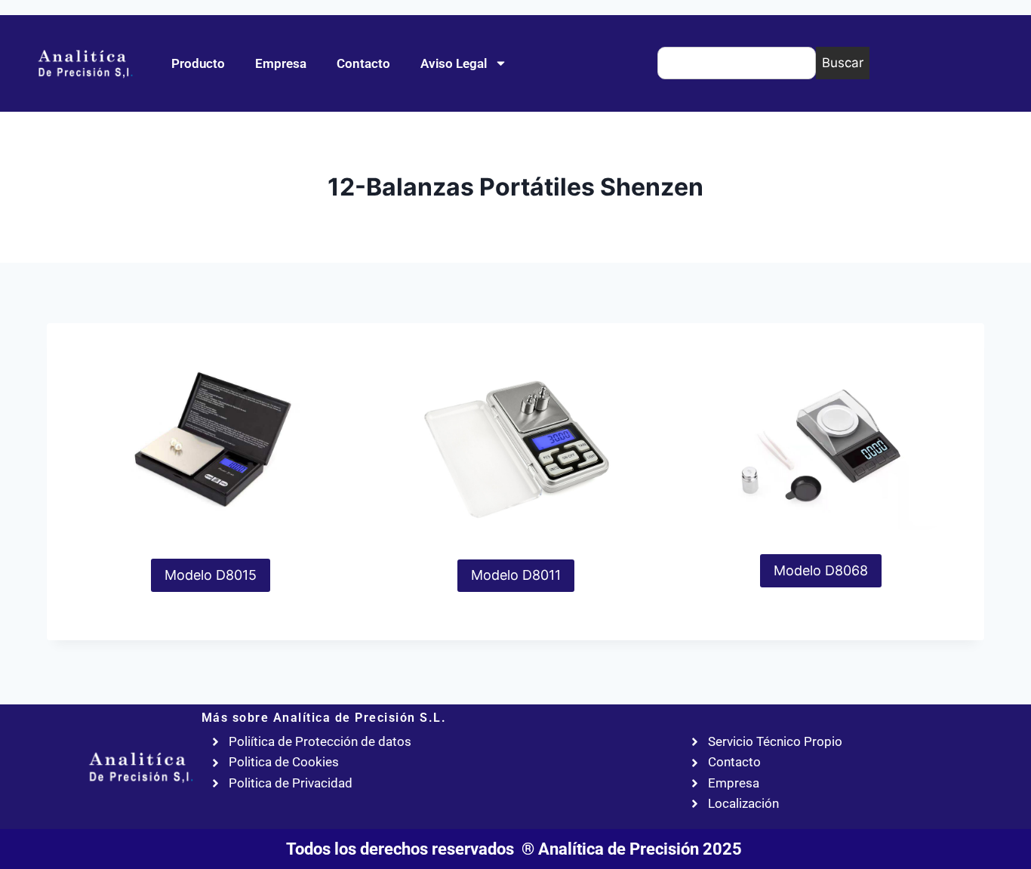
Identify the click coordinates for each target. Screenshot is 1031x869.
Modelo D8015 (211, 575)
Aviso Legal (453, 63)
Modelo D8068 (821, 570)
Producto (198, 63)
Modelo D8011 (516, 575)
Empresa (280, 63)
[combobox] (736, 63)
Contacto (363, 63)
